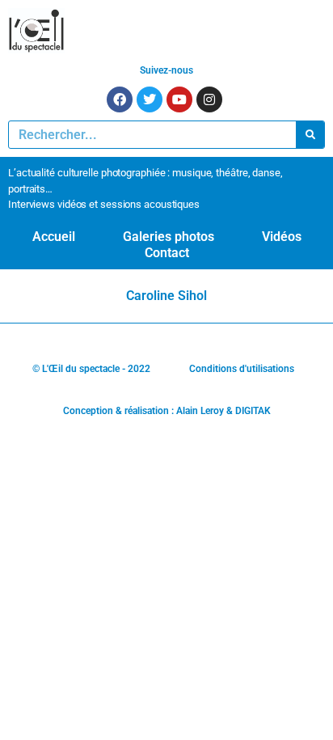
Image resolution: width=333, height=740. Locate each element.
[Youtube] (179, 99)
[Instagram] (209, 99)
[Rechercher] (310, 134)
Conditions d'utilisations (241, 368)
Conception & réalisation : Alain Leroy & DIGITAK (167, 411)
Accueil (53, 236)
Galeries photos (168, 236)
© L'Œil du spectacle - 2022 (91, 368)
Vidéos (281, 236)
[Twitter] (149, 99)
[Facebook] (120, 99)
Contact (167, 252)
